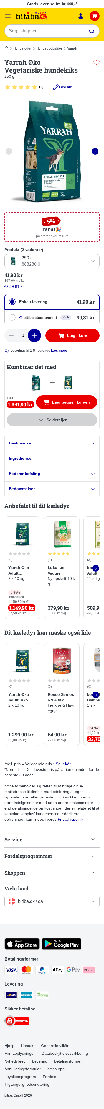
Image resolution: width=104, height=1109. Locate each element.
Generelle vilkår (55, 1045)
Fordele (49, 1076)
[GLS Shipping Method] (11, 996)
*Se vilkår (62, 764)
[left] (9, 151)
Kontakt (27, 1045)
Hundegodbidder (49, 48)
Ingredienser (21, 458)
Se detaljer (57, 420)
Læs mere (59, 351)
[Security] (16, 1021)
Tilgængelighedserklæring (26, 1084)
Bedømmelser (22, 489)
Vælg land (16, 888)
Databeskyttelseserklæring (65, 1053)
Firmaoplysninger (19, 1053)
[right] (95, 151)
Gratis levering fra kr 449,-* (52, 4)
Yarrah (72, 48)
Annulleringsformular (22, 1069)
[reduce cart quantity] (11, 335)
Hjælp (9, 1045)
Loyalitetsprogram (20, 1076)
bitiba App (56, 1069)
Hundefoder (22, 48)
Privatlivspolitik (70, 819)
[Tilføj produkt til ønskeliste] (96, 62)
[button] (27, 601)
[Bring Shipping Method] (42, 996)
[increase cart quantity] (34, 335)
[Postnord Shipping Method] (26, 996)
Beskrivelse (20, 443)
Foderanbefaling (24, 473)
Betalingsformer (68, 1061)
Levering (39, 1061)
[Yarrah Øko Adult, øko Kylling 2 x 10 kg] (68, 382)
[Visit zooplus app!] (22, 948)
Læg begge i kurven (74, 403)
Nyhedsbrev (15, 1061)
